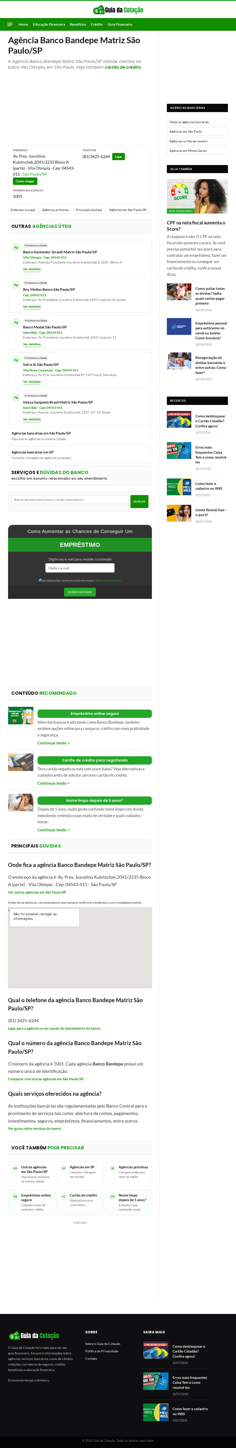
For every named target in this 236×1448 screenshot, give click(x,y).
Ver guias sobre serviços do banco (34, 1128)
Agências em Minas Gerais (188, 151)
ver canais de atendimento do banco (72, 1028)
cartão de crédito (123, 67)
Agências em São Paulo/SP (128, 210)
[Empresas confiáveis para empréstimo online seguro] (20, 715)
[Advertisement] (80, 104)
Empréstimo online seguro (95, 713)
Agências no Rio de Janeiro (188, 141)
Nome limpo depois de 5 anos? (94, 800)
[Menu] (9, 24)
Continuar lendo (52, 743)
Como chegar (25, 181)
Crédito (97, 24)
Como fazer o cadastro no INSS (208, 485)
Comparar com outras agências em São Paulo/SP (45, 1079)
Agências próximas (55, 210)
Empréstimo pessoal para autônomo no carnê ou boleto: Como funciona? (211, 330)
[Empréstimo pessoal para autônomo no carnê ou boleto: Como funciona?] (179, 326)
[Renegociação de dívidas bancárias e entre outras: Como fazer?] (179, 360)
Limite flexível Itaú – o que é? (211, 512)
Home (23, 24)
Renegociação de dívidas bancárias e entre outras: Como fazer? (210, 364)
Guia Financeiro (120, 24)
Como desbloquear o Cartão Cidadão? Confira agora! (210, 421)
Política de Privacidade (101, 1351)
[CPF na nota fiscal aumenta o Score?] (197, 196)
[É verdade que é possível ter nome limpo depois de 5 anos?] (20, 802)
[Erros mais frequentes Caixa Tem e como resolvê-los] (179, 450)
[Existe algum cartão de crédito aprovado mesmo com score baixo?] (20, 762)
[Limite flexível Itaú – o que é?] (179, 513)
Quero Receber (80, 592)
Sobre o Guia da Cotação (102, 1344)
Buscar (139, 501)
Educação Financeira (49, 24)
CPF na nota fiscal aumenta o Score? (196, 226)
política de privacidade (107, 580)
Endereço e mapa (23, 210)
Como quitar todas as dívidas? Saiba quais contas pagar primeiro (210, 295)
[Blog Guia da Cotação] (118, 9)
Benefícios (78, 24)
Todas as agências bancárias (189, 122)
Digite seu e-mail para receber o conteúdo (80, 559)
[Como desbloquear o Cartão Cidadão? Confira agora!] (179, 419)
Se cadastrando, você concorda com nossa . (81, 580)
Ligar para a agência (23, 1028)
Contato (91, 1358)
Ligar (118, 157)
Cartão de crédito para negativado (95, 760)
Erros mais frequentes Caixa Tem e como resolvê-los (211, 454)
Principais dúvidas (89, 210)
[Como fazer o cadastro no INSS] (179, 486)
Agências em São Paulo (185, 131)
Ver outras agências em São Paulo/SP (37, 892)
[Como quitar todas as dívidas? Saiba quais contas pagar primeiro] (179, 291)
